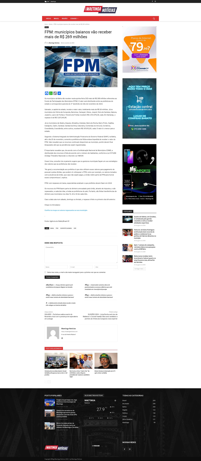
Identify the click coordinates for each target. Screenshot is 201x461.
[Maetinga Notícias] (46, 43)
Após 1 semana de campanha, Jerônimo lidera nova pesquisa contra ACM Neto (144, 247)
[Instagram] (155, 1)
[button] (153, 18)
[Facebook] (152, 1)
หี (46, 303)
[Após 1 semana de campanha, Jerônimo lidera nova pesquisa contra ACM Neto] (127, 247)
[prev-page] (46, 382)
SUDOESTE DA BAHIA (66, 228)
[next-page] (49, 382)
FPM (57, 228)
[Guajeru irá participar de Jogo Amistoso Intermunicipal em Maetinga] (50, 402)
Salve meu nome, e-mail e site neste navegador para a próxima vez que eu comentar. (76, 272)
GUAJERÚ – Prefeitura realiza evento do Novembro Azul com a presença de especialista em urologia (61, 316)
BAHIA (52, 228)
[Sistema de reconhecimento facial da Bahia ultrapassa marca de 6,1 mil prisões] (56, 361)
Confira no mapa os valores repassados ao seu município (66, 210)
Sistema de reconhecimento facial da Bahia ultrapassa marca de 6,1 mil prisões (56, 373)
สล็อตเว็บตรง (49, 285)
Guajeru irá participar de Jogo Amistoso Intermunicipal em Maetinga (66, 402)
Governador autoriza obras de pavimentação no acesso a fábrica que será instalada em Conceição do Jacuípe (98, 287)
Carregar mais (139, 269)
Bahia (50, 24)
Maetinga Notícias (54, 43)
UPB (75, 228)
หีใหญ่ (86, 285)
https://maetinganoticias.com (69, 331)
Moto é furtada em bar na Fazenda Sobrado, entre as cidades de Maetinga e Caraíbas (67, 425)
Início (46, 24)
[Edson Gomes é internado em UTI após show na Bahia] (106, 361)
